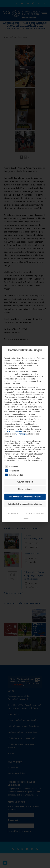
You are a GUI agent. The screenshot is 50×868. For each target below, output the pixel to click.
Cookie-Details (12, 513)
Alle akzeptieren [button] (25, 489)
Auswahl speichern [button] (25, 482)
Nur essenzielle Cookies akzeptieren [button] (25, 497)
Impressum (25, 518)
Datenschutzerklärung (13, 431)
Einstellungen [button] (21, 434)
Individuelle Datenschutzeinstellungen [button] (25, 504)
